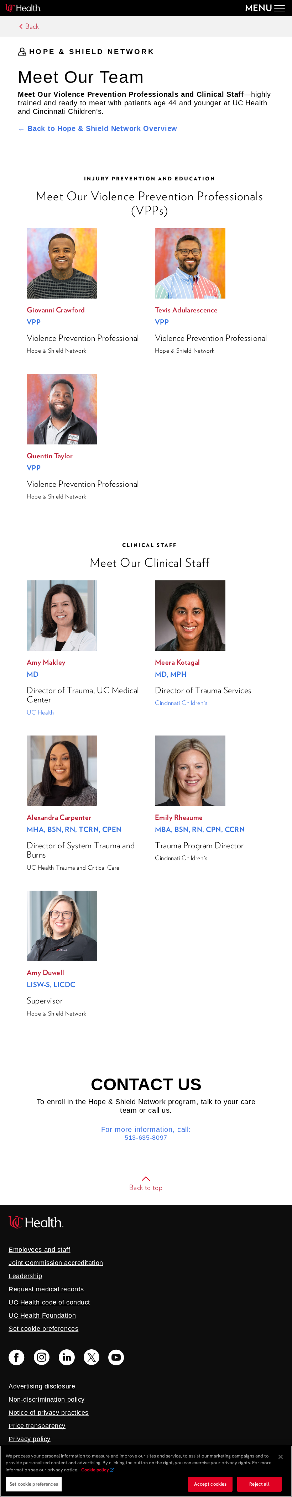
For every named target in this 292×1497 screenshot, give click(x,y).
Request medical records (46, 1289)
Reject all (259, 1484)
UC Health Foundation (42, 1315)
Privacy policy (30, 1439)
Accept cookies (210, 1484)
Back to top (146, 1187)
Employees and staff (40, 1249)
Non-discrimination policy (47, 1399)
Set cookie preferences (34, 1484)
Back (32, 26)
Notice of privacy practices (49, 1412)
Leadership (25, 1276)
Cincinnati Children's (181, 702)
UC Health (40, 712)
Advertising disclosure (42, 1386)
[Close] (280, 1457)
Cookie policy (95, 1470)
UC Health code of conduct (49, 1302)
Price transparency (37, 1425)
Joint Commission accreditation (56, 1262)
